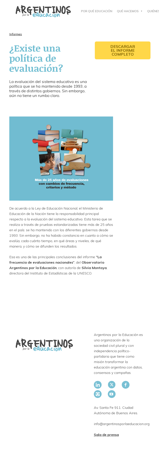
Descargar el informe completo (122, 50)
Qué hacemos (128, 11)
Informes (15, 34)
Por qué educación (96, 11)
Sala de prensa (106, 434)
